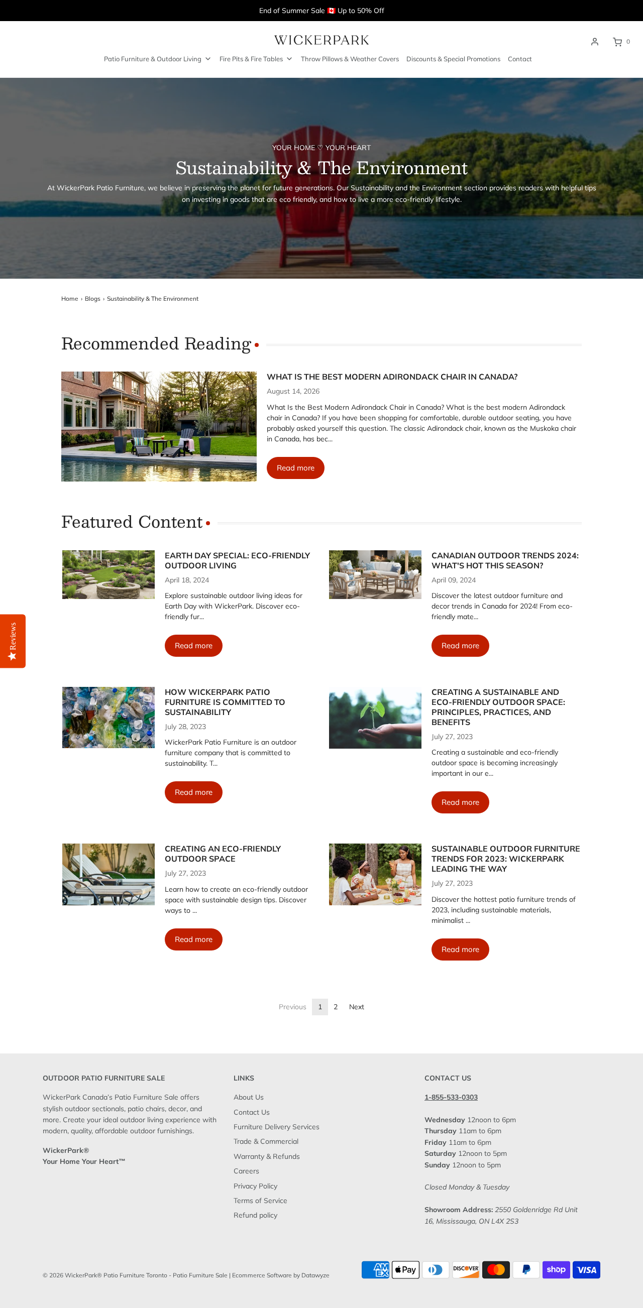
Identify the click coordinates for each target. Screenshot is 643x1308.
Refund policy (255, 1215)
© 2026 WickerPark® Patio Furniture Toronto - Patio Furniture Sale (135, 1275)
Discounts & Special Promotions (453, 59)
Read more (295, 467)
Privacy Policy (255, 1186)
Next (356, 1006)
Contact (520, 59)
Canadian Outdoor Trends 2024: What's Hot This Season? (505, 560)
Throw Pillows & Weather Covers (350, 59)
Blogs (92, 298)
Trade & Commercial (266, 1141)
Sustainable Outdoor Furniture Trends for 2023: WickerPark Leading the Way (506, 859)
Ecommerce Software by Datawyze (281, 1275)
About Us (249, 1097)
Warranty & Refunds (267, 1156)
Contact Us (252, 1112)
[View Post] (159, 427)
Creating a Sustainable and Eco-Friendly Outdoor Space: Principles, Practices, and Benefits (498, 707)
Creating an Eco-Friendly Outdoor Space (223, 854)
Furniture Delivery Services (276, 1126)
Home (69, 298)
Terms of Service (260, 1200)
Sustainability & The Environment (152, 298)
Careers (246, 1170)
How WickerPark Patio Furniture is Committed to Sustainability (225, 702)
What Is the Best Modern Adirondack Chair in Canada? (392, 377)
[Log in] (595, 41)
